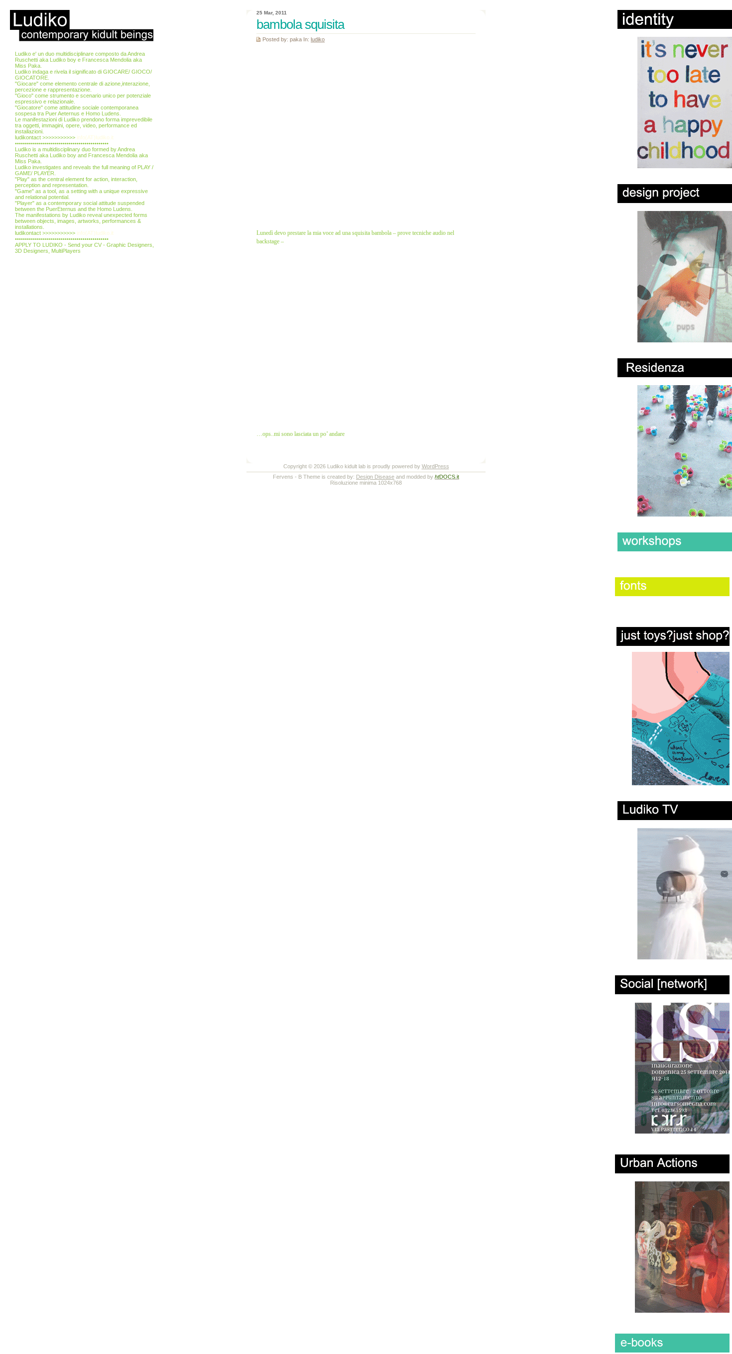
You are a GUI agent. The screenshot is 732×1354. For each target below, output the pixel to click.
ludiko (318, 39)
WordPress (435, 466)
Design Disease (375, 477)
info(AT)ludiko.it (95, 137)
